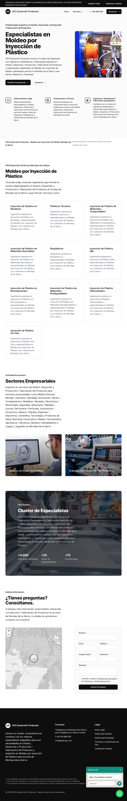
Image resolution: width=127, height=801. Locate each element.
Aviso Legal (100, 730)
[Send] (119, 783)
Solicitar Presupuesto (16, 82)
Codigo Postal (85, 654)
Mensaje (83, 665)
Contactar (112, 11)
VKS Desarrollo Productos (25, 11)
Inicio (66, 11)
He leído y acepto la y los (99, 680)
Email (82, 644)
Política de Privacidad (107, 679)
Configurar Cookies (103, 748)
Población (104, 654)
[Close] (120, 770)
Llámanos (39, 82)
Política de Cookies (103, 734)
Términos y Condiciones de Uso (97, 681)
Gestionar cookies (114, 3)
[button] (34, 658)
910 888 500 (97, 11)
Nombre (83, 633)
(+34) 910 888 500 (63, 736)
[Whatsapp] (119, 793)
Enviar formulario (98, 687)
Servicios (77, 11)
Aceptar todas (94, 3)
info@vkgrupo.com (63, 740)
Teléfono (104, 644)
